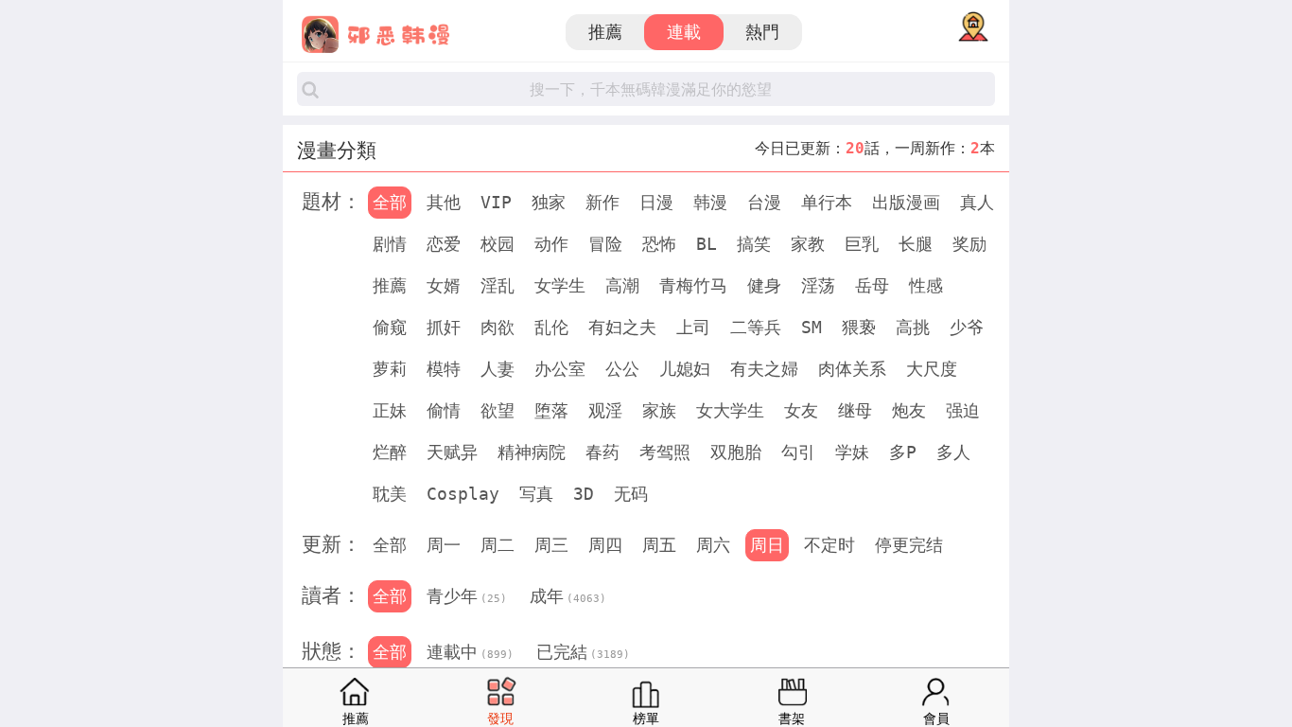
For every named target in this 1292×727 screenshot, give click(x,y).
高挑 (913, 327)
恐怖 (659, 244)
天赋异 (452, 452)
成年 (568, 596)
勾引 (798, 452)
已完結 (583, 652)
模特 (444, 369)
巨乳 (862, 244)
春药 (602, 452)
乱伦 (551, 327)
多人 (953, 452)
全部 (390, 202)
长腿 (916, 244)
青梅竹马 (693, 285)
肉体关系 (852, 369)
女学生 (559, 285)
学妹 (852, 452)
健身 (764, 285)
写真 (536, 494)
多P (903, 452)
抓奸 (444, 327)
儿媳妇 (684, 369)
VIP (496, 202)
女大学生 (730, 410)
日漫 (656, 202)
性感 (926, 285)
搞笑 (754, 244)
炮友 (909, 410)
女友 (801, 410)
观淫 (605, 410)
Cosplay (463, 494)
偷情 (444, 410)
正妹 (390, 410)
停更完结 (909, 545)
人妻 (497, 369)
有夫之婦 (764, 369)
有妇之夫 (622, 327)
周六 (713, 545)
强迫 (963, 410)
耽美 (390, 494)
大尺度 (931, 369)
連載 (684, 32)
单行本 (826, 202)
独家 (549, 202)
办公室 (559, 369)
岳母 (872, 285)
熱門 (762, 32)
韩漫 (710, 202)
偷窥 (390, 327)
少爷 (967, 327)
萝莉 (390, 369)
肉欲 (497, 327)
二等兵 (755, 327)
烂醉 (390, 452)
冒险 (605, 244)
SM (811, 327)
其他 (444, 202)
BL (706, 244)
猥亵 (859, 327)
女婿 (444, 285)
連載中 (470, 652)
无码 (631, 494)
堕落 (551, 410)
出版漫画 (906, 202)
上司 (693, 327)
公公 (622, 369)
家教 (808, 244)
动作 (551, 244)
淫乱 (497, 285)
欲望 (497, 410)
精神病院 (532, 452)
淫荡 (818, 285)
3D (583, 494)
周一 (444, 545)
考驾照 (664, 452)
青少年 (467, 596)
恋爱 (444, 244)
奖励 (969, 244)
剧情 (390, 244)
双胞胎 (735, 452)
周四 (605, 545)
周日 (767, 545)
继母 (855, 410)
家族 (659, 410)
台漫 (764, 202)
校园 (497, 244)
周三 (551, 545)
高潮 (622, 285)
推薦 (605, 32)
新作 (602, 202)
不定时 (829, 545)
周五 (659, 545)
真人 (977, 202)
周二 (497, 545)
